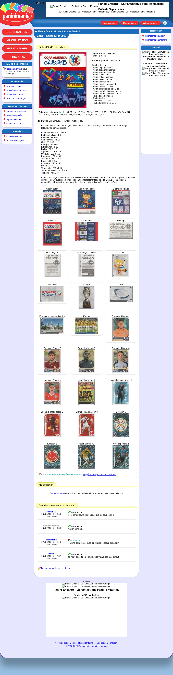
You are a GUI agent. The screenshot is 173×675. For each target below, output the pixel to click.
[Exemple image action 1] (121, 404)
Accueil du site (61, 643)
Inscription (109, 23)
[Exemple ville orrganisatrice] (52, 333)
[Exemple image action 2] (52, 436)
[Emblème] (52, 301)
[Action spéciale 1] (86, 468)
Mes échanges (17, 48)
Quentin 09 (51, 512)
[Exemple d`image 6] (86, 404)
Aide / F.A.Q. (17, 56)
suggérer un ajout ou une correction (99, 474)
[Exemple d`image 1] (120, 340)
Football (76, 31)
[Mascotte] (120, 277)
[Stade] (121, 301)
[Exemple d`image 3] (86, 372)
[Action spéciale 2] (121, 468)
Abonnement (150, 23)
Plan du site (100, 643)
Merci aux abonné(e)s (16, 98)
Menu (40, 31)
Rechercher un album (155, 36)
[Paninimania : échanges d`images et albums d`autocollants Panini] (17, 22)
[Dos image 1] (121, 238)
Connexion (129, 23)
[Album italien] (52, 213)
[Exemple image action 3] (86, 436)
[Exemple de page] (121, 213)
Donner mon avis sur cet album (55, 568)
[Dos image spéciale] (86, 277)
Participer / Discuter (17, 106)
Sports (66, 31)
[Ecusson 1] (121, 436)
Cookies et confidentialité (81, 643)
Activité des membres (16, 90)
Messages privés (14, 115)
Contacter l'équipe (14, 123)
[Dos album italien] (86, 213)
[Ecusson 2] (52, 468)
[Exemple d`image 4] (121, 372)
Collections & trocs (14, 136)
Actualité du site (13, 86)
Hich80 (51, 554)
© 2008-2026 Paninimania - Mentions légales (86, 646)
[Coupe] (86, 308)
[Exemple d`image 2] (52, 372)
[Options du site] (165, 23)
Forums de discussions (17, 111)
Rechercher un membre (156, 40)
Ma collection (17, 40)
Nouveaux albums (14, 94)
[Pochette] (52, 245)
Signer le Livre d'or (15, 119)
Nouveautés (17, 81)
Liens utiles (17, 131)
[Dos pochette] (86, 240)
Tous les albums (17, 32)
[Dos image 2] (52, 277)
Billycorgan (51, 540)
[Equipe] (86, 333)
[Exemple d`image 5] (52, 404)
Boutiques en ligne (15, 140)
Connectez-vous (14, 69)
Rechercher (156, 31)
